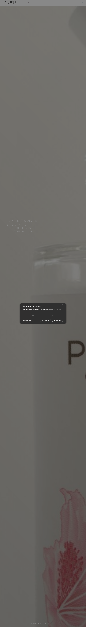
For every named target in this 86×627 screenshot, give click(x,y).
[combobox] (62, 304)
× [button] (64, 304)
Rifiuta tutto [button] (45, 320)
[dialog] (43, 313)
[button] (27, 320)
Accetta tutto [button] (57, 320)
